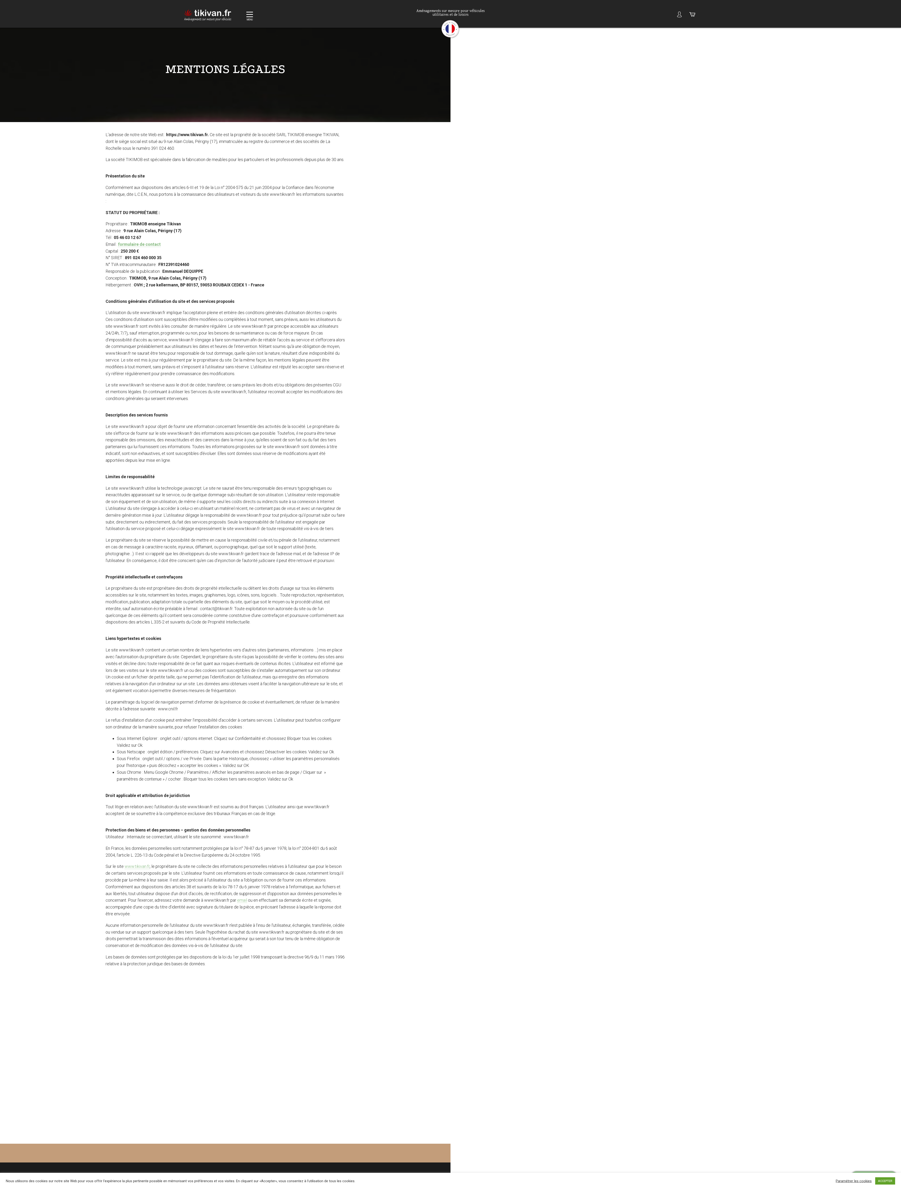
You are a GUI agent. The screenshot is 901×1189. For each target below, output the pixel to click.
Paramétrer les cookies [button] (854, 1181)
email (242, 900)
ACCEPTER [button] (885, 1181)
